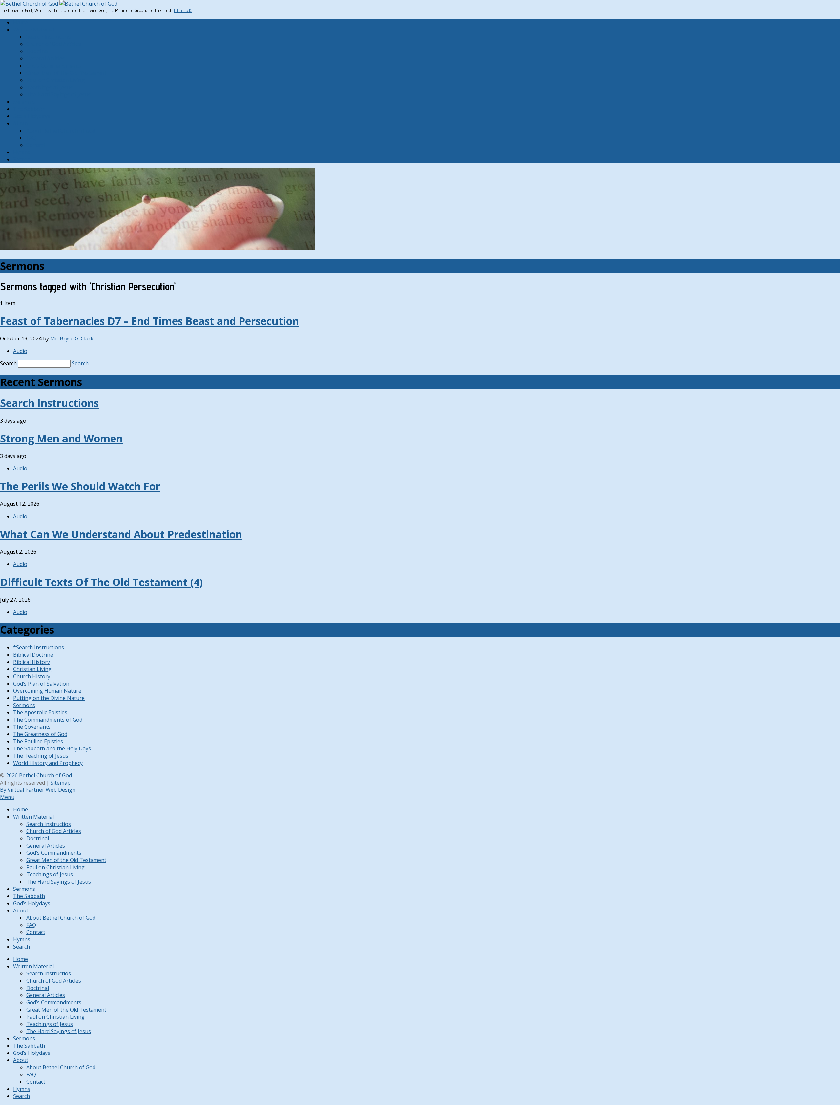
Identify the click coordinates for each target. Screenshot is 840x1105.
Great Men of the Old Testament (66, 72)
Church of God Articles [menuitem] (53, 831)
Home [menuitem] (20, 809)
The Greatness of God (40, 734)
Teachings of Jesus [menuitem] (49, 874)
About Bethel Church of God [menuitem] (60, 917)
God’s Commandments (53, 65)
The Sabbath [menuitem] (29, 896)
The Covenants (32, 726)
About (20, 123)
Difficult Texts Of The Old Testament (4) (101, 582)
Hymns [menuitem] (21, 939)
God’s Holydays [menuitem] (31, 903)
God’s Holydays (31, 116)
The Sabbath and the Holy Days (52, 748)
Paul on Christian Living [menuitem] (55, 867)
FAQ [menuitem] (31, 925)
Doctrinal (37, 51)
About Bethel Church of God (60, 130)
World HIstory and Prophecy (48, 763)
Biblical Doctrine (33, 654)
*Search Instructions (38, 647)
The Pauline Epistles (38, 741)
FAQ (31, 137)
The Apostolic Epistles (40, 712)
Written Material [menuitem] (33, 816)
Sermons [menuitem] (24, 888)
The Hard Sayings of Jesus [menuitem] (58, 881)
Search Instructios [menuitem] (48, 824)
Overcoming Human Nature (47, 690)
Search (21, 159)
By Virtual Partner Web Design (37, 789)
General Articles (45, 58)
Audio (20, 351)
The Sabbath (29, 109)
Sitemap (61, 782)
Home (20, 22)
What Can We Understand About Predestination (121, 534)
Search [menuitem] (21, 946)
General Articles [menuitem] (45, 845)
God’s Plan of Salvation (41, 683)
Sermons (24, 101)
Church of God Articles (53, 44)
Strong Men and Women (61, 438)
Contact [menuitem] (35, 932)
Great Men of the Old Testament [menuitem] (66, 860)
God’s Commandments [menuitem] (53, 852)
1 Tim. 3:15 (183, 10)
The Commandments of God (47, 719)
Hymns (21, 152)
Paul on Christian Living (55, 80)
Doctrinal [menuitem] (37, 838)
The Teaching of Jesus (40, 755)
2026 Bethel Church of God (39, 775)
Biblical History (31, 661)
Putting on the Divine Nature (49, 698)
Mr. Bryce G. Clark (72, 338)
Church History (31, 676)
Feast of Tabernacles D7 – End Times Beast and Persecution (149, 321)
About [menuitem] (20, 910)
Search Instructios (48, 36)
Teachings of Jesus (49, 87)
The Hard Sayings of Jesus (58, 94)
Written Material (33, 29)
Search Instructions (49, 403)
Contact (35, 145)
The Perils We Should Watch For (80, 486)
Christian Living (32, 669)
